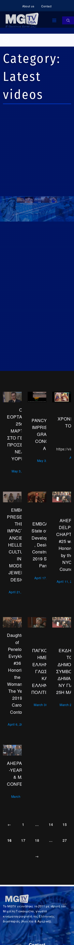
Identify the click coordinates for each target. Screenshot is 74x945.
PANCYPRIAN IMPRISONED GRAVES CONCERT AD (46, 434)
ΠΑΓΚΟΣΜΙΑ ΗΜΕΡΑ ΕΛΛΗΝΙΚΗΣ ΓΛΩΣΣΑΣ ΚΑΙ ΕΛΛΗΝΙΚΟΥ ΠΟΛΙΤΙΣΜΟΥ (45, 671)
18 (37, 840)
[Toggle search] (68, 20)
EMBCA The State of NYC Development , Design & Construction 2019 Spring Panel (45, 545)
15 (65, 824)
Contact (46, 6)
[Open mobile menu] (54, 20)
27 (65, 840)
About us (28, 6)
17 (23, 840)
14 (51, 824)
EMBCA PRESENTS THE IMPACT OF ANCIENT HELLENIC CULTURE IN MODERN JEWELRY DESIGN (19, 545)
